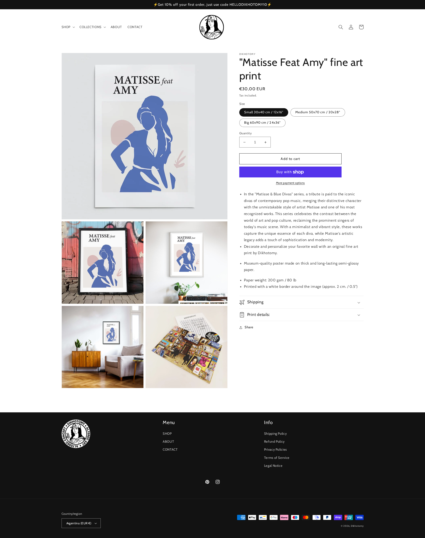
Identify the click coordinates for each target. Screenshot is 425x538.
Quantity (245, 133)
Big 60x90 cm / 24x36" (262, 123)
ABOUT (168, 442)
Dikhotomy (357, 526)
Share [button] (249, 327)
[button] (68, 27)
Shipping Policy (275, 434)
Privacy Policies (275, 450)
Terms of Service (277, 458)
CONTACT (170, 450)
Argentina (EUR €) (78, 523)
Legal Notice (273, 466)
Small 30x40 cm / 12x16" (263, 112)
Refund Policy (274, 442)
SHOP (167, 434)
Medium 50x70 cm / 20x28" (317, 112)
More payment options (290, 183)
